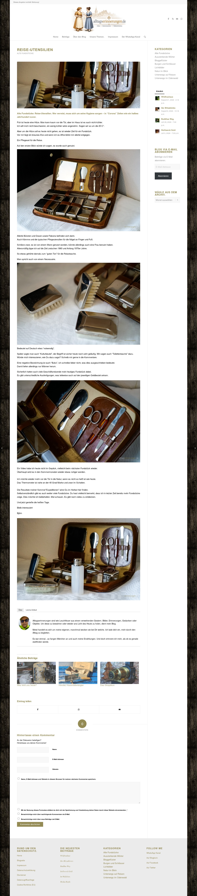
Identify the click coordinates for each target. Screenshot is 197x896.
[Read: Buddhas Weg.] (157, 120)
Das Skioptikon (107, 685)
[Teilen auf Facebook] (37, 709)
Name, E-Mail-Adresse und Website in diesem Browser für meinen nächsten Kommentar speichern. (58, 779)
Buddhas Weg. (167, 119)
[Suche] (144, 36)
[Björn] (24, 629)
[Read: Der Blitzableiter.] (157, 109)
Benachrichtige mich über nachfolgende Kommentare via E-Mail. (45, 814)
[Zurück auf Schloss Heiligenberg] (195, 448)
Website (55, 769)
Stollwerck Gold (168, 130)
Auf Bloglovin (152, 857)
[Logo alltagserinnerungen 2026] (98, 18)
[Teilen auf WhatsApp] (78, 709)
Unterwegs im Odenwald (166, 78)
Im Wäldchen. (65, 876)
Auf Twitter (151, 867)
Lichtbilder (159, 67)
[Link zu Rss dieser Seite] (173, 19)
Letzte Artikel (31, 610)
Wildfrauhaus (167, 97)
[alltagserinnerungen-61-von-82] (78, 85)
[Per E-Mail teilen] (119, 709)
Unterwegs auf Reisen (165, 74)
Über (20, 610)
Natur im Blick (161, 70)
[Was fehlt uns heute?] (36, 673)
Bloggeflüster (161, 60)
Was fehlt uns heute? (27, 685)
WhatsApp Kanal (154, 852)
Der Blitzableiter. (168, 108)
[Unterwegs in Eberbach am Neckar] (2, 448)
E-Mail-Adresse (58, 759)
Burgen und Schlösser (165, 63)
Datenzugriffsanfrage (25, 879)
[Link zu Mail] (177, 19)
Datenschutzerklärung (26, 870)
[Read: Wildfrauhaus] (157, 98)
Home (19, 855)
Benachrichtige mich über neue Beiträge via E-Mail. (40, 819)
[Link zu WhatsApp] (181, 19)
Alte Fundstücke (25, 53)
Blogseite (21, 860)
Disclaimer (21, 875)
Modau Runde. (65, 881)
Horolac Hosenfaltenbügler (71, 685)
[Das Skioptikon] (119, 673)
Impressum (21, 865)
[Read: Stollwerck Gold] (157, 131)
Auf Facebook (152, 862)
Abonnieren (163, 175)
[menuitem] (55, 36)
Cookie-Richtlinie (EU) (26, 884)
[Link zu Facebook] (168, 19)
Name (54, 749)
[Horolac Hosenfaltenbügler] (78, 673)
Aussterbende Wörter (165, 56)
